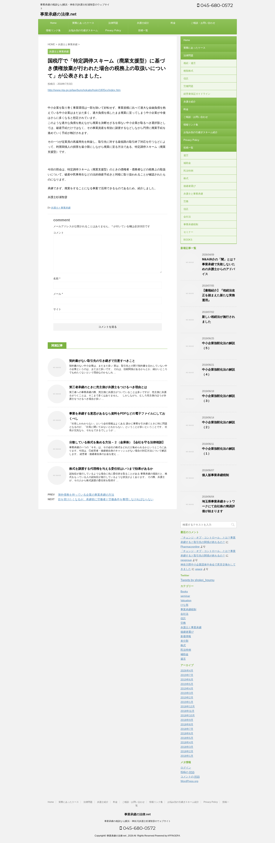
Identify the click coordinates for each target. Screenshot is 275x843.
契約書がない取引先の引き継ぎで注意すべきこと (102, 360)
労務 (186, 201)
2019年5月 (187, 684)
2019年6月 (187, 679)
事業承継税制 (191, 224)
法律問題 (113, 23)
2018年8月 (187, 724)
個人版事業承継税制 (215, 475)
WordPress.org (189, 781)
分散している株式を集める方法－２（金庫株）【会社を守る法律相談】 (117, 442)
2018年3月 (187, 746)
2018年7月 (187, 728)
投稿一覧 (143, 30)
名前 (56, 278)
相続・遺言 (190, 63)
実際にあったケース (83, 23)
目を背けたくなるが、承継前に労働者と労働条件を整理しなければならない (105, 499)
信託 (186, 78)
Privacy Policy (113, 30)
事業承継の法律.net (58, 14)
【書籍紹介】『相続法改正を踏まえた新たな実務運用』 (218, 295)
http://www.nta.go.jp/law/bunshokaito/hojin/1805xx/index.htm (84, 90)
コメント (58, 232)
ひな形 (184, 604)
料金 (173, 23)
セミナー (188, 232)
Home (53, 23)
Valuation (186, 600)
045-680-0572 (216, 5)
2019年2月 (187, 697)
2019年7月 (187, 675)
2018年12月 (188, 706)
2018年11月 (187, 710)
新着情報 (186, 636)
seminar (185, 595)
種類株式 (188, 70)
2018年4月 (187, 742)
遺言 (186, 155)
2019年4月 (187, 688)
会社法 (187, 216)
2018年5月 (187, 737)
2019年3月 (187, 692)
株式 (186, 178)
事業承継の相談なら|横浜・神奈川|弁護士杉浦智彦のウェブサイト (137, 821)
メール (58, 293)
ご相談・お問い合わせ (203, 23)
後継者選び (190, 186)
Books (184, 591)
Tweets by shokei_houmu (197, 580)
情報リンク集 (53, 30)
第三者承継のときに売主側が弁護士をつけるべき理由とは (108, 387)
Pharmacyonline (190, 546)
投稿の (187, 772)
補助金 (187, 163)
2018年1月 (187, 755)
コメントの (190, 776)
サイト (57, 309)
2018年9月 (187, 719)
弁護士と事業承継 (61, 207)
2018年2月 (187, 751)
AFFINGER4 (173, 835)
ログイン (186, 767)
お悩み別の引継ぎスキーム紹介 (83, 31)
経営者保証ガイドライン (197, 93)
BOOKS (188, 239)
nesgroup (186, 560)
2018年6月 (187, 733)
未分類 (184, 640)
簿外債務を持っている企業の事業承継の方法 (86, 494)
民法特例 (188, 170)
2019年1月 (187, 701)
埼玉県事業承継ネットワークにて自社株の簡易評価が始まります (218, 506)
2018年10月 (188, 715)
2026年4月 (187, 670)
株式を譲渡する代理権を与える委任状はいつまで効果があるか (111, 468)
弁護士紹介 (143, 23)
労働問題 (188, 86)
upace (198, 568)
